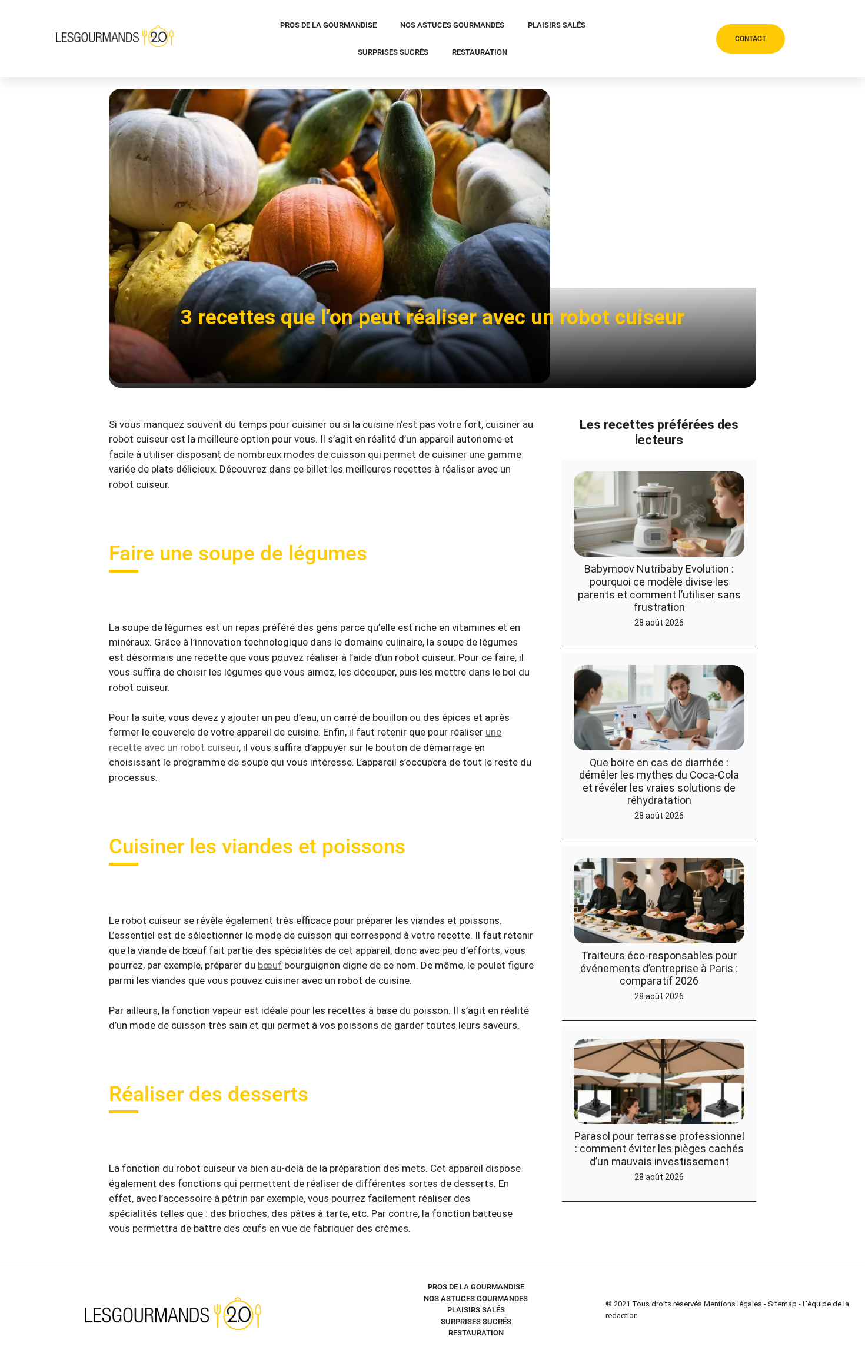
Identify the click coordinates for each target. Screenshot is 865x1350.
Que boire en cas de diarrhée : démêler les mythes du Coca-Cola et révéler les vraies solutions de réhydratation (659, 781)
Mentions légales (733, 1303)
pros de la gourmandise (328, 25)
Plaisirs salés (556, 25)
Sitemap (782, 1303)
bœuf (270, 965)
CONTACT (750, 39)
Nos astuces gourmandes (452, 25)
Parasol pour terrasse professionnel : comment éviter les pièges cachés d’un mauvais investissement (659, 1149)
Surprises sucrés (393, 52)
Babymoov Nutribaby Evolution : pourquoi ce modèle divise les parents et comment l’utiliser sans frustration (659, 588)
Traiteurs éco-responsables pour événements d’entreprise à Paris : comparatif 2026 (659, 968)
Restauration (479, 52)
